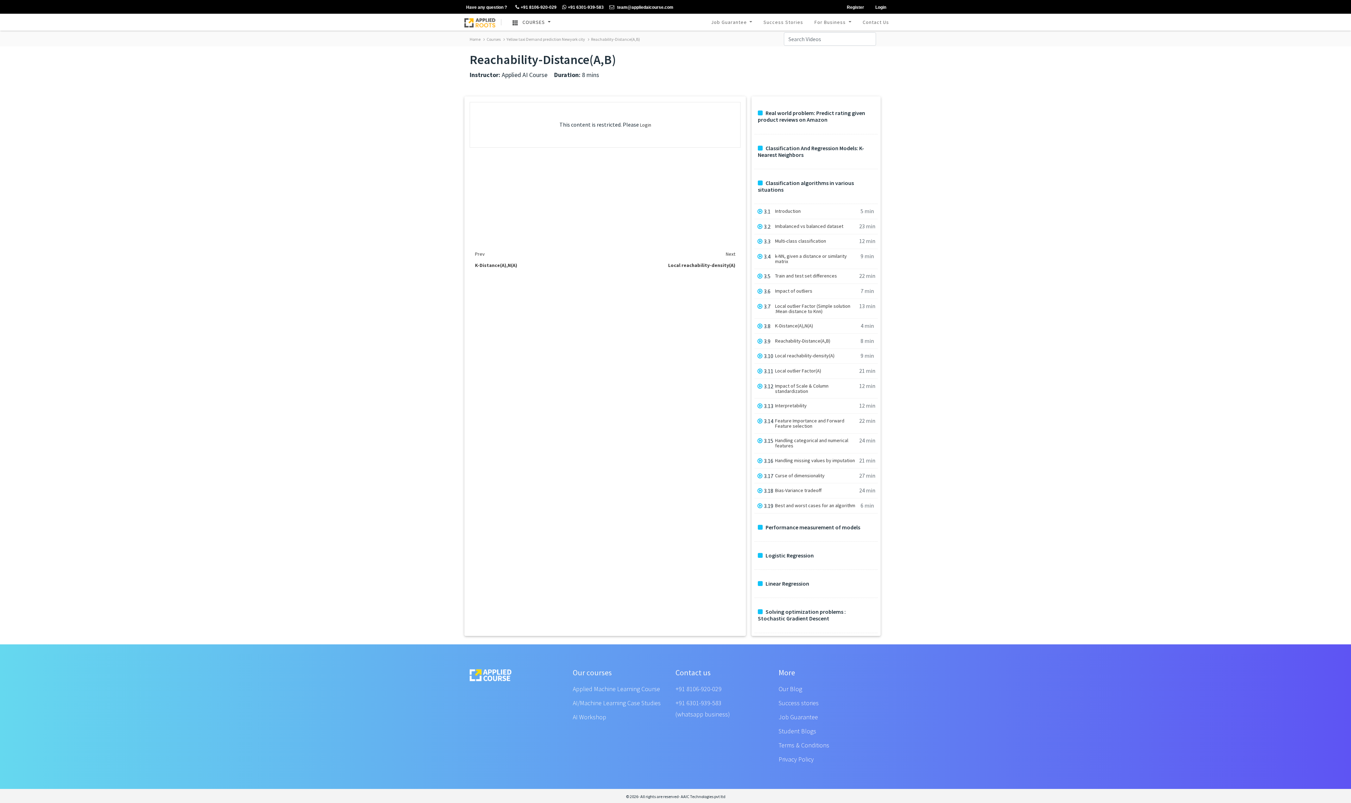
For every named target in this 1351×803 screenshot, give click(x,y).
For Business (830, 22)
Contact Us (876, 22)
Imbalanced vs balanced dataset (809, 226)
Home (475, 39)
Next (730, 254)
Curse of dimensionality (800, 475)
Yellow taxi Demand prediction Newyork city (545, 39)
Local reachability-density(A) (805, 355)
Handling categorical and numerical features (811, 443)
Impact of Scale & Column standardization (802, 388)
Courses (493, 39)
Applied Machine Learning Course (616, 689)
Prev (480, 254)
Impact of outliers (793, 291)
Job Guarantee (729, 22)
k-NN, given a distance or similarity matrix (811, 259)
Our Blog (790, 689)
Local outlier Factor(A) (798, 371)
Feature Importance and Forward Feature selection (809, 423)
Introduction (788, 211)
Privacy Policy (796, 759)
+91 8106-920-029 (699, 689)
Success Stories (783, 22)
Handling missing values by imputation (815, 460)
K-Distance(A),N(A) (794, 326)
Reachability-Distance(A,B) (615, 39)
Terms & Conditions (804, 745)
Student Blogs (797, 731)
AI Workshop (589, 717)
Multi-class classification (800, 241)
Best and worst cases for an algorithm (815, 505)
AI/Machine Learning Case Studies (617, 703)
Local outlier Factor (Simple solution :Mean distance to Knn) (812, 309)
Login (645, 125)
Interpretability (791, 405)
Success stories (799, 703)
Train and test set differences (806, 276)
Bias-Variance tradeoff (798, 490)
